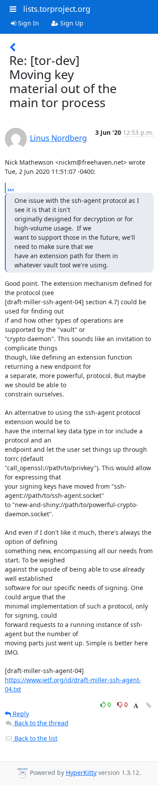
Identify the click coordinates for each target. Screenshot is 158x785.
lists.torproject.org (56, 9)
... (10, 187)
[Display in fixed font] (136, 706)
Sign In (27, 23)
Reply (20, 713)
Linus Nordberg (58, 138)
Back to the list (35, 738)
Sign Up (70, 23)
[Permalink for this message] (149, 705)
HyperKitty (81, 772)
